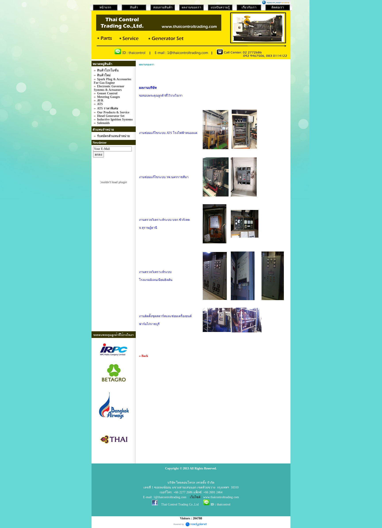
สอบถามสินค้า (162, 7)
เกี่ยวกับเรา (249, 7)
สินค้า (134, 7)
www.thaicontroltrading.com (221, 497)
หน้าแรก (105, 7)
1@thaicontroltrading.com (169, 497)
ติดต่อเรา (277, 7)
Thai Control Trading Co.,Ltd (180, 504)
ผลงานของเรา (191, 7)
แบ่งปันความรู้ (220, 7)
